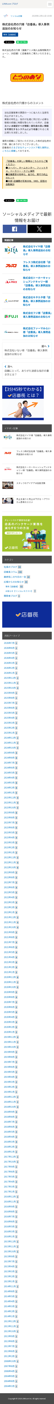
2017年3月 (9, 1186)
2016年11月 (10, 1201)
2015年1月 (9, 1281)
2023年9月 (9, 812)
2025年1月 (9, 732)
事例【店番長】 (10, 34)
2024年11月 (10, 742)
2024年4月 (9, 777)
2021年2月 (9, 967)
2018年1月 (9, 1151)
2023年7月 (9, 822)
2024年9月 (9, 752)
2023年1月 (9, 852)
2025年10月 (10, 687)
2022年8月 (9, 877)
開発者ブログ (10, 595)
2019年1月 (9, 1091)
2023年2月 (9, 847)
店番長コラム (10, 571)
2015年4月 (9, 1266)
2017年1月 (9, 1191)
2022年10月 (10, 867)
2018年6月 (9, 1126)
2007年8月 (9, 1366)
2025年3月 (9, 722)
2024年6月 (9, 767)
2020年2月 (9, 1027)
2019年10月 (10, 1046)
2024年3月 (9, 782)
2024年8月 (9, 757)
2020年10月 (10, 987)
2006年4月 (9, 1371)
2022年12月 (10, 857)
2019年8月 (9, 1056)
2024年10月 (10, 747)
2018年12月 (10, 1096)
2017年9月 (9, 1166)
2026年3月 (9, 662)
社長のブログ (10, 566)
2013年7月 (9, 1346)
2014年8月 (9, 1291)
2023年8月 (9, 817)
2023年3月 (9, 842)
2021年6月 (9, 947)
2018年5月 (9, 1131)
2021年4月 (9, 957)
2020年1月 (9, 1032)
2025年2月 (9, 727)
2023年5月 (9, 832)
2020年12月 (10, 977)
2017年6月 (9, 1171)
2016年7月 (9, 1216)
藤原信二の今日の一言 (15, 576)
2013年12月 (10, 1321)
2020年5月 (9, 1012)
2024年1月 (9, 792)
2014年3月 (9, 1306)
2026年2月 (9, 667)
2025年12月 (10, 677)
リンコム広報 (16, 16)
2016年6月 (9, 1221)
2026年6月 (9, 647)
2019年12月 (10, 1037)
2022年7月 (9, 882)
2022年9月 (9, 872)
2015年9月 (9, 1256)
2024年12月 (10, 737)
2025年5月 (9, 712)
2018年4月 (9, 1136)
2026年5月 (9, 652)
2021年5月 (9, 952)
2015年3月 (9, 1271)
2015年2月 (9, 1276)
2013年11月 (10, 1326)
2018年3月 (9, 1141)
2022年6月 (9, 887)
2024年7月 (9, 762)
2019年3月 (9, 1081)
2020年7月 (9, 1002)
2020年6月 (9, 1007)
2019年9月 (9, 1051)
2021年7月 (9, 942)
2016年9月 (9, 1206)
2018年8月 (9, 1116)
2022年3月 (9, 902)
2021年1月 (9, 972)
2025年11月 (10, 682)
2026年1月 (9, 672)
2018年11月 (10, 1101)
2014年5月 (9, 1296)
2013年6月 (9, 1351)
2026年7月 (9, 643)
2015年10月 (10, 1251)
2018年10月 (10, 1106)
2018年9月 (9, 1111)
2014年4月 (9, 1301)
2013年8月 (9, 1341)
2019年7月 (9, 1061)
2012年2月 (9, 1356)
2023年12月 (10, 797)
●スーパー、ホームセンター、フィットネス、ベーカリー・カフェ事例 (27, 169)
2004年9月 (9, 1376)
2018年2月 (9, 1146)
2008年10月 (10, 1361)
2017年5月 (9, 1176)
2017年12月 (10, 1156)
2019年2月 (9, 1086)
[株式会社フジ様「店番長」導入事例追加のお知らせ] (27, 321)
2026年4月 (9, 657)
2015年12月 (10, 1241)
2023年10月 (10, 807)
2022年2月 (9, 907)
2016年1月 (9, 1236)
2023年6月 (9, 827)
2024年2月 (9, 787)
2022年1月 (9, 912)
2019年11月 (10, 1042)
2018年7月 (9, 1121)
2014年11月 (10, 1286)
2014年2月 (9, 1311)
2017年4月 (9, 1181)
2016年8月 (9, 1211)
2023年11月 (10, 802)
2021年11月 (10, 922)
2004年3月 (9, 1386)
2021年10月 (10, 927)
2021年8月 (9, 937)
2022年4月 (9, 897)
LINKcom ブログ (10, 3)
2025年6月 (9, 707)
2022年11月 (10, 862)
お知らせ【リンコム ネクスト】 (19, 591)
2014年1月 (9, 1316)
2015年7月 (9, 1261)
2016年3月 (9, 1231)
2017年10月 (10, 1161)
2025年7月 (9, 702)
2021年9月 (9, 932)
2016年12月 (10, 1196)
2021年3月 (9, 962)
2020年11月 (10, 982)
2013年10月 (10, 1331)
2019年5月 (9, 1071)
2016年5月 (9, 1226)
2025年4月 (9, 717)
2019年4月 (9, 1076)
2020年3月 (9, 1022)
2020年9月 (9, 992)
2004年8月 (9, 1381)
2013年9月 (9, 1336)
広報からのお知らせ (14, 581)
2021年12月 (10, 917)
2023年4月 (9, 837)
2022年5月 (9, 892)
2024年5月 (9, 772)
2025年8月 (9, 697)
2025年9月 (9, 692)
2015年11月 (10, 1246)
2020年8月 (9, 997)
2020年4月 (9, 1017)
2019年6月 (9, 1066)
